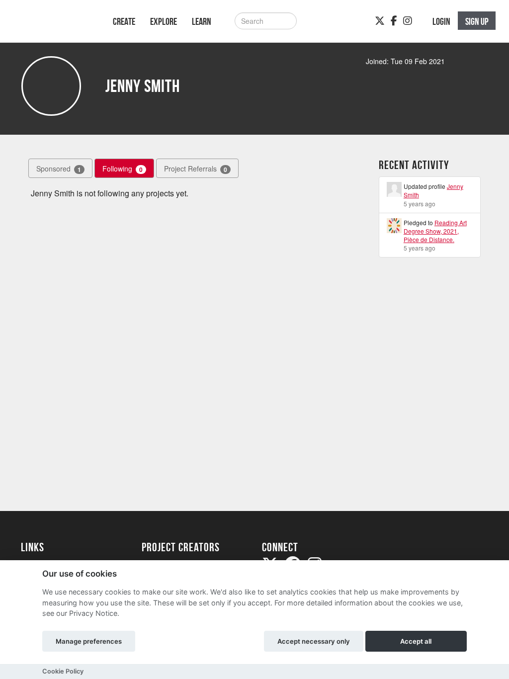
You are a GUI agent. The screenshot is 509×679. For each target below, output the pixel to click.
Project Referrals (195, 169)
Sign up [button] (477, 21)
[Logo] (53, 26)
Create (124, 21)
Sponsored (58, 169)
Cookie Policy (63, 671)
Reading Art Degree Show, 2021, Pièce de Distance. (435, 231)
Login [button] (441, 21)
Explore (163, 21)
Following (122, 169)
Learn (201, 21)
